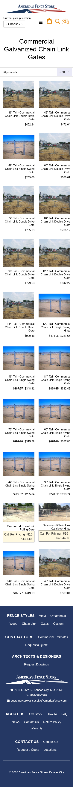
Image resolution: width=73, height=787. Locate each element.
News (15, 722)
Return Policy (52, 722)
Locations (50, 749)
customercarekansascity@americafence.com (39, 700)
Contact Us (31, 722)
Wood (13, 623)
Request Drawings (36, 664)
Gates (45, 623)
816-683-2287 (38, 695)
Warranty (36, 728)
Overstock (35, 714)
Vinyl (42, 615)
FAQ (64, 714)
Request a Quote (36, 645)
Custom (58, 623)
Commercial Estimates (53, 637)
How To (52, 714)
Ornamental (58, 615)
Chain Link (29, 623)
